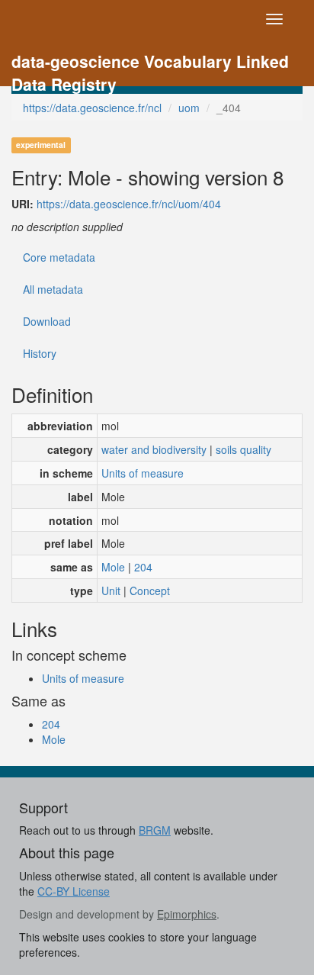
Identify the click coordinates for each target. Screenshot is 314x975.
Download (47, 321)
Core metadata (59, 257)
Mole (113, 566)
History (39, 353)
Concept (150, 590)
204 (143, 566)
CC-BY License (73, 891)
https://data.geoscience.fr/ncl (92, 107)
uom (189, 107)
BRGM (155, 830)
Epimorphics (186, 914)
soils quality (243, 449)
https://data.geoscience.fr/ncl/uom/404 (129, 203)
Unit (110, 590)
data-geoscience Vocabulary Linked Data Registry (150, 63)
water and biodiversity (154, 449)
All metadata (53, 289)
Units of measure (142, 473)
